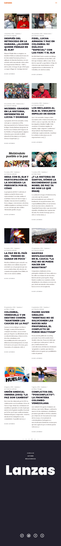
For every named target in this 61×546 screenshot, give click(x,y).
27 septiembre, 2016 (37, 248)
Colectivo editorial (10, 35)
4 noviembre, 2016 (37, 103)
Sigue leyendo (9, 73)
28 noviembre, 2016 (37, 33)
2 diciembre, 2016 (9, 33)
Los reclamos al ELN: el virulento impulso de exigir (44, 111)
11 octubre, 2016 (8, 172)
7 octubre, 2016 (36, 172)
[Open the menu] (56, 2)
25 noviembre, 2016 (9, 104)
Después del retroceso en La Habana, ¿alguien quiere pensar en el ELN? (16, 44)
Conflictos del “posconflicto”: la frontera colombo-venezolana (43, 397)
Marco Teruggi (9, 309)
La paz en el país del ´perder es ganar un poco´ (15, 256)
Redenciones (47, 33)
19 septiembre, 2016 (9, 307)
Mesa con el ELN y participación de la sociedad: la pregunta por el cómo (16, 183)
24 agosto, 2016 (8, 387)
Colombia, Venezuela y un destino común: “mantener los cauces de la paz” (16, 318)
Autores (31, 456)
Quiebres (17, 33)
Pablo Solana (36, 174)
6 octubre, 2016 (8, 248)
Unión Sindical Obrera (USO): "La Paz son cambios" (16, 394)
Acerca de (30, 453)
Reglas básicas (30, 459)
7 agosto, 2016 (36, 387)
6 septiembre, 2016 (37, 307)
